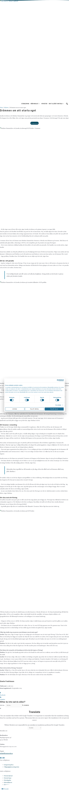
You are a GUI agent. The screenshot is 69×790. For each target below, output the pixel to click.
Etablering (25, 104)
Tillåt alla (54, 409)
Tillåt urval (34, 409)
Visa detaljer (58, 405)
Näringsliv (34, 104)
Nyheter (44, 104)
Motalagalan (7, 780)
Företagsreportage (34, 123)
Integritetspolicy (8, 764)
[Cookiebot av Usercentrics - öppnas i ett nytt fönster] (58, 380)
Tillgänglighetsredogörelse (11, 767)
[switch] (27, 400)
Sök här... (3, 705)
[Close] (0, 708)
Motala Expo (7, 778)
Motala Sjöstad (8, 776)
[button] (67, 104)
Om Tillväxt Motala (55, 104)
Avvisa (14, 409)
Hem (1, 107)
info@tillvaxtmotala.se (6, 753)
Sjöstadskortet (8, 782)
